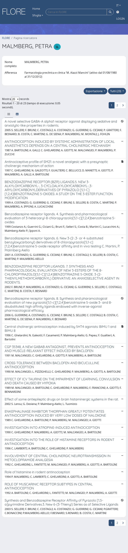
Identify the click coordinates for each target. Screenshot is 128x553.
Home (36, 8)
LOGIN (120, 18)
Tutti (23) (116, 91)
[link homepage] (15, 11)
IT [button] (117, 5)
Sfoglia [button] (36, 15)
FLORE (6, 38)
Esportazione (94, 91)
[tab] (9, 114)
